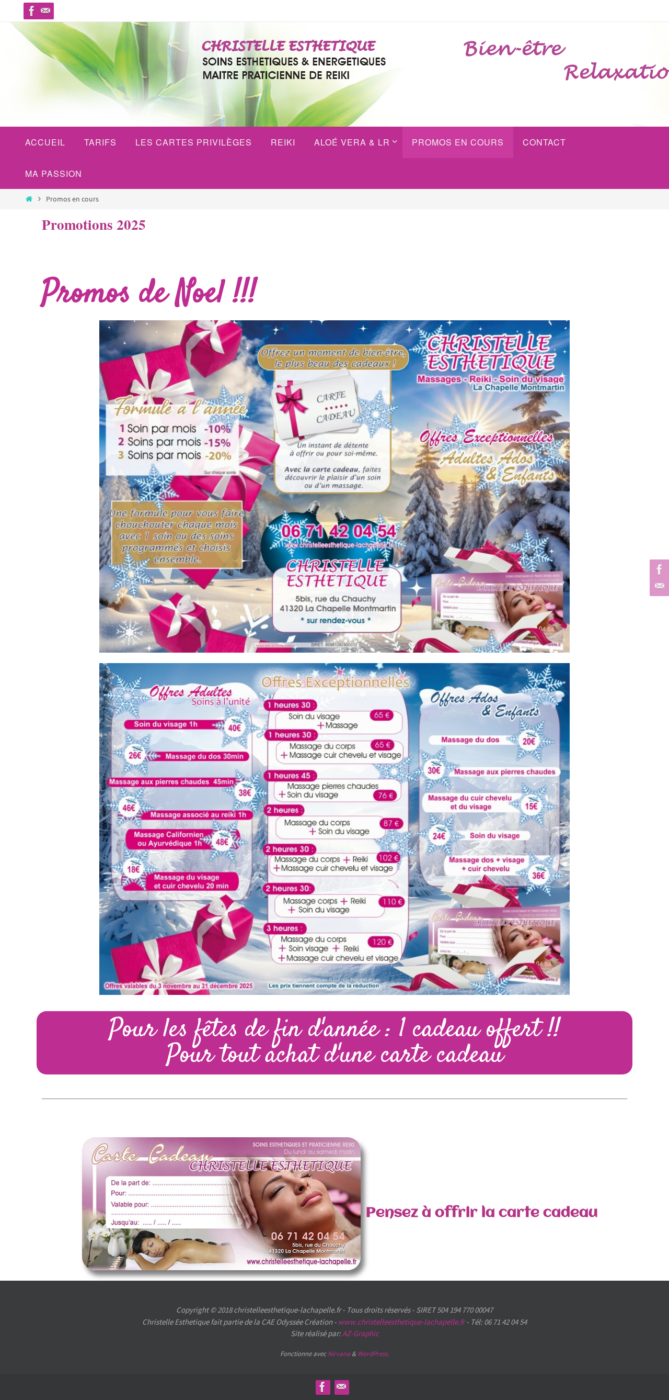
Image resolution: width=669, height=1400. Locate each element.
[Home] (29, 199)
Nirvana (339, 1353)
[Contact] (45, 11)
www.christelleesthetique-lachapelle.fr (402, 1322)
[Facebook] (32, 11)
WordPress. (373, 1353)
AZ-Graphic (360, 1333)
